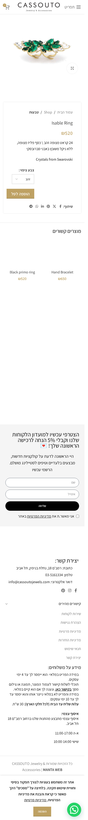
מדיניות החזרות (69, 640)
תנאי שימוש (73, 648)
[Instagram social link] (70, 590)
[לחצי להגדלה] (72, 68)
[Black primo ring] (22, 253)
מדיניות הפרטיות (39, 516)
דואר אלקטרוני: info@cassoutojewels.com (40, 581)
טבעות (34, 112)
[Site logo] (39, 6)
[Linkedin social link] (42, 206)
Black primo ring (22, 272)
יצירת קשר (73, 657)
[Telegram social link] (31, 206)
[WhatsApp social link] (37, 206)
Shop (48, 112)
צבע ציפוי (27, 170)
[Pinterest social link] (48, 206)
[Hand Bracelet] (62, 253)
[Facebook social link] (60, 206)
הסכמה (42, 811)
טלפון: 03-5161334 (59, 574)
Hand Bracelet (62, 272)
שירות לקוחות (71, 613)
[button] (74, 810)
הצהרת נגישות (71, 622)
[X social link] (54, 206)
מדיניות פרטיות (70, 631)
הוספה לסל (20, 193)
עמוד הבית (65, 112)
